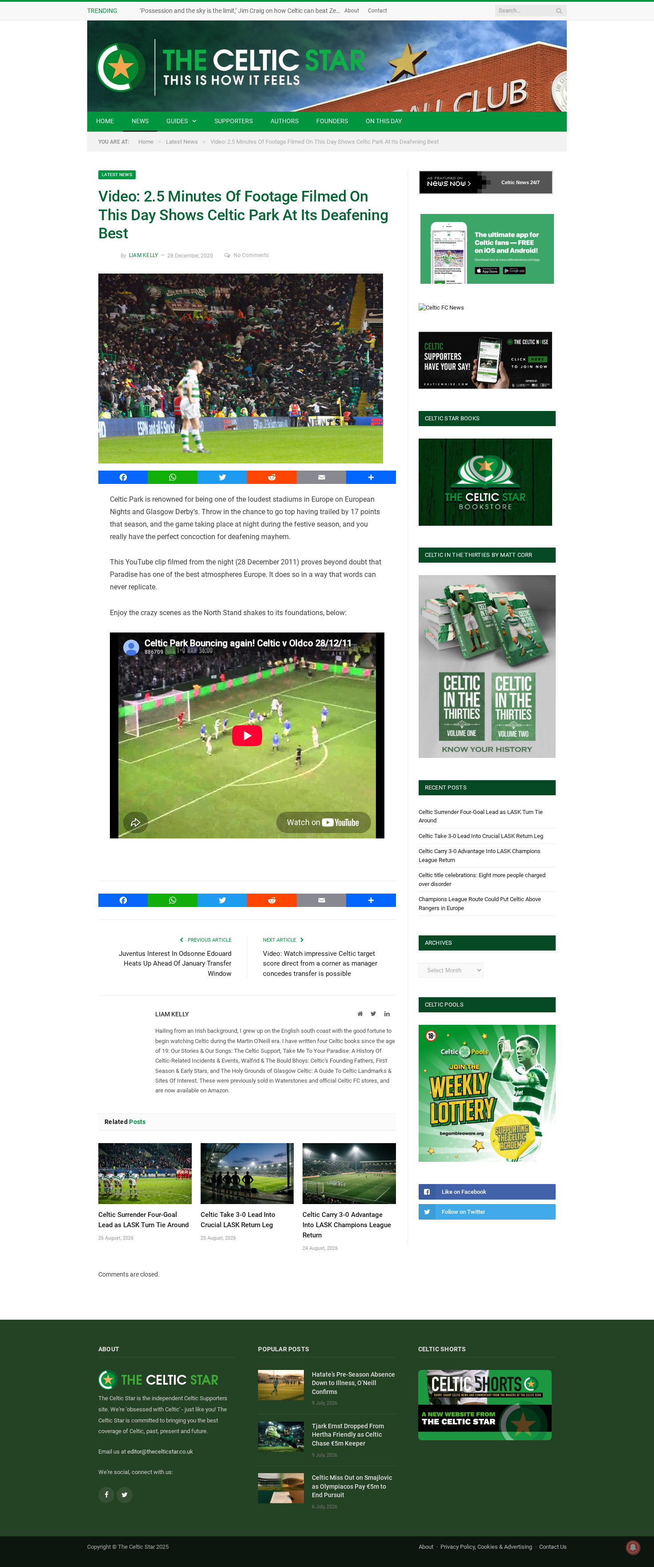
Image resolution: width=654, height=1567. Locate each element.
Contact (377, 11)
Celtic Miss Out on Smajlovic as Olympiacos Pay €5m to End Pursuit (352, 1486)
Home (105, 121)
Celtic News (515, 182)
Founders (332, 121)
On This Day (384, 121)
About (351, 11)
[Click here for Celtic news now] (487, 249)
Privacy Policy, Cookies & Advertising (486, 1546)
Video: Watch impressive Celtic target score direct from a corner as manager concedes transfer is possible (320, 964)
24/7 (535, 182)
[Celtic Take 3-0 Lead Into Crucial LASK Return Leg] (247, 1173)
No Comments (251, 255)
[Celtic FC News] (441, 307)
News (140, 121)
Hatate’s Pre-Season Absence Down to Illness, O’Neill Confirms (353, 1383)
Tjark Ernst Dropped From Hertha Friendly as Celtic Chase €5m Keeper (348, 1434)
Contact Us (553, 1546)
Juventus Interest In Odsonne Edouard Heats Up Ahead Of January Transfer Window (175, 964)
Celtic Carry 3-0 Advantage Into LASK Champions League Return (347, 1225)
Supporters (233, 121)
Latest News (117, 174)
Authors (284, 121)
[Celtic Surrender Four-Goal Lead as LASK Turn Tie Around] (145, 1173)
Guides (177, 121)
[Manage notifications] (633, 1547)
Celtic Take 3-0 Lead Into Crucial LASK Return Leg (481, 836)
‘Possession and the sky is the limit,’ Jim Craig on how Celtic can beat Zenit (241, 10)
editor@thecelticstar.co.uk (160, 1451)
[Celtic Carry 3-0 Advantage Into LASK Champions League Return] (349, 1173)
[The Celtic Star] (327, 66)
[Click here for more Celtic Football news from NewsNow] (455, 182)
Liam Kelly (143, 255)
